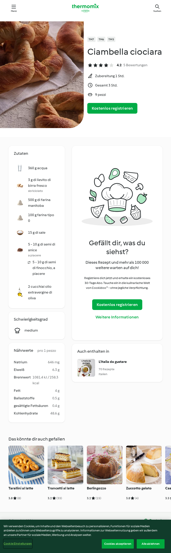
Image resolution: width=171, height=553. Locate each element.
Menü (14, 11)
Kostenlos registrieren (112, 108)
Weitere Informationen (117, 317)
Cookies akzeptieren (117, 543)
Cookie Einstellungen (18, 543)
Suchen (157, 11)
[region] (85, 536)
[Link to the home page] (85, 8)
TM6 (101, 39)
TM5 (111, 39)
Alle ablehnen (151, 543)
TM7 (91, 39)
